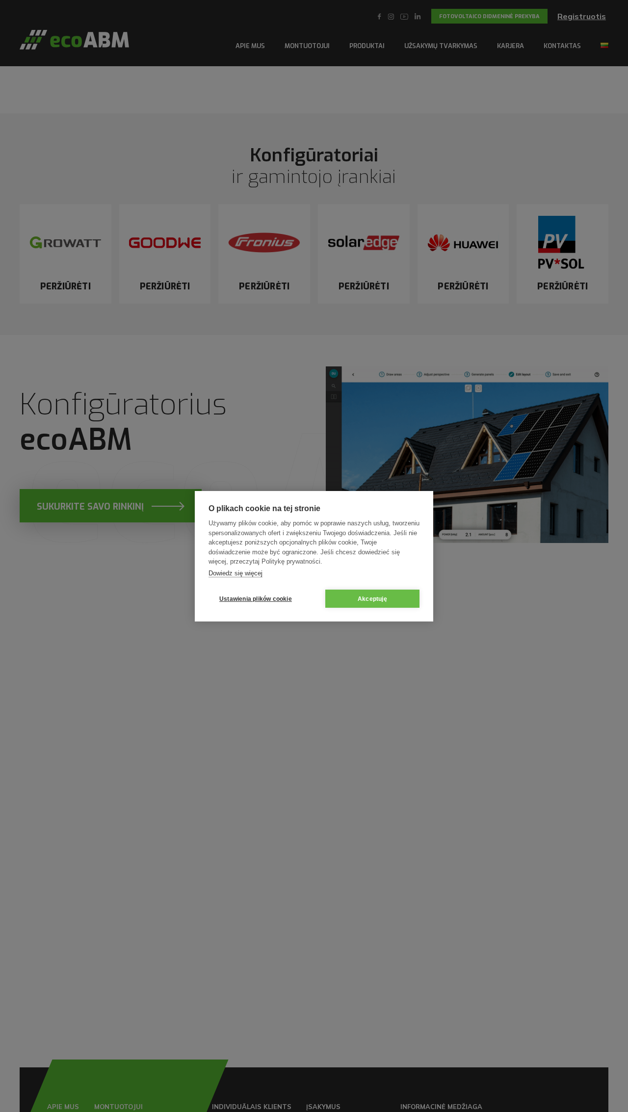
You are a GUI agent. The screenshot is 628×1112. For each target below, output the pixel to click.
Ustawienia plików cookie (255, 598)
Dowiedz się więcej (235, 572)
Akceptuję (372, 598)
